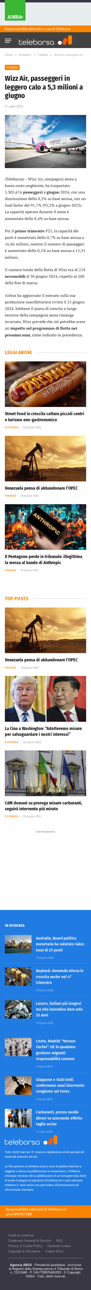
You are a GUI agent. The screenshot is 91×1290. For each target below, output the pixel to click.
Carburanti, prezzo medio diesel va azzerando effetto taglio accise (59, 1118)
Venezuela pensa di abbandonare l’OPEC (41, 488)
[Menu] (8, 39)
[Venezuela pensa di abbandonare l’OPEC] (45, 458)
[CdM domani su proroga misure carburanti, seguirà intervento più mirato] (45, 773)
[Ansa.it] (15, 12)
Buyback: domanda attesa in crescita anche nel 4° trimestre (59, 976)
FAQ (59, 1240)
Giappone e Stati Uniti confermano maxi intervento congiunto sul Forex (60, 1085)
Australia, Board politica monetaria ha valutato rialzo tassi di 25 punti (60, 944)
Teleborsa (63, 28)
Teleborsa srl (57, 1209)
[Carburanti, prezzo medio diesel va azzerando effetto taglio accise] (18, 1118)
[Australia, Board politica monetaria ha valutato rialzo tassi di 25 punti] (18, 944)
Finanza (12, 67)
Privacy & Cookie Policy (25, 1246)
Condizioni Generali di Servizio (29, 1240)
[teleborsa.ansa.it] (45, 40)
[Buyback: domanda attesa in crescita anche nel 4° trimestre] (18, 976)
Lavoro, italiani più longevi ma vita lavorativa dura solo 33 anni (59, 1009)
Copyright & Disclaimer (24, 1251)
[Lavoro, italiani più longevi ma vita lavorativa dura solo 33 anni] (18, 1009)
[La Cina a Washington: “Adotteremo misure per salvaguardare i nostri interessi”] (45, 699)
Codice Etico (54, 1251)
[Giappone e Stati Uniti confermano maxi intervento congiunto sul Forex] (18, 1085)
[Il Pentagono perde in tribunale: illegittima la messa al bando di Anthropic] (45, 527)
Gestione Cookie (59, 1246)
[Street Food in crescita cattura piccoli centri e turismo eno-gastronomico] (45, 384)
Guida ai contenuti (21, 1235)
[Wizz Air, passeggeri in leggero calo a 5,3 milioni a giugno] (45, 141)
